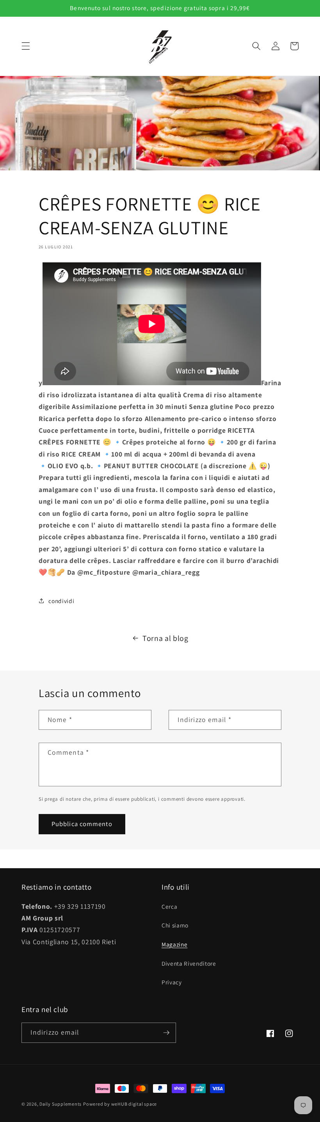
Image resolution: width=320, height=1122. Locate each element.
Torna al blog (165, 638)
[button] (25, 46)
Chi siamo (175, 925)
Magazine (174, 944)
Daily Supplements (60, 1104)
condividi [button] (61, 601)
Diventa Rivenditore (189, 963)
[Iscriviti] (166, 1033)
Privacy (172, 982)
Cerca (169, 906)
